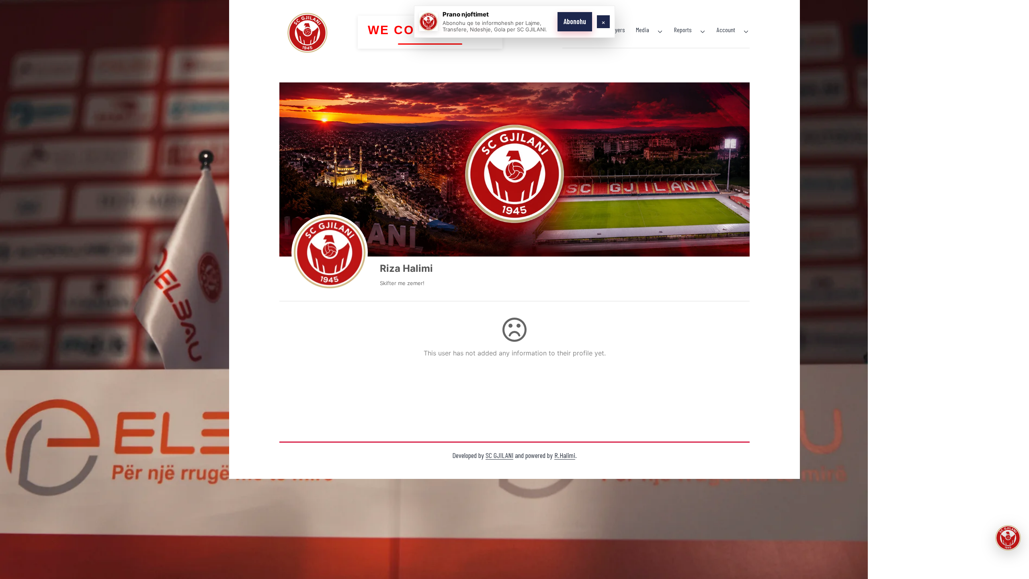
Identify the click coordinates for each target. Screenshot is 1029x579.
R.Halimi (564, 455)
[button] (1008, 538)
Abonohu (575, 21)
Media (642, 29)
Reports (683, 29)
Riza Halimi (406, 268)
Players (616, 29)
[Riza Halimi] (329, 252)
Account (726, 29)
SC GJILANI (499, 455)
